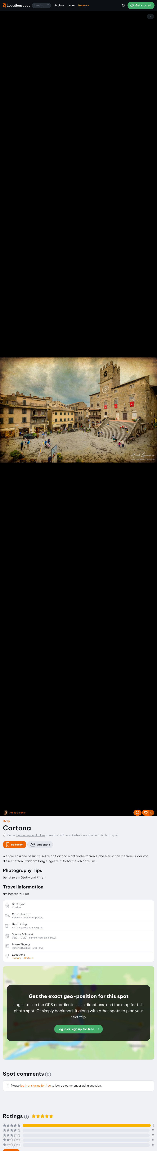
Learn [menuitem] (71, 5)
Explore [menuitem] (59, 5)
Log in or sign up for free (76, 1029)
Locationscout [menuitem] (16, 5)
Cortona (29, 958)
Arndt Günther (17, 812)
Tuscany (16, 958)
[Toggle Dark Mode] (123, 5)
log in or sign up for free (30, 835)
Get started (143, 5)
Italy (6, 821)
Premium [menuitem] (83, 5)
